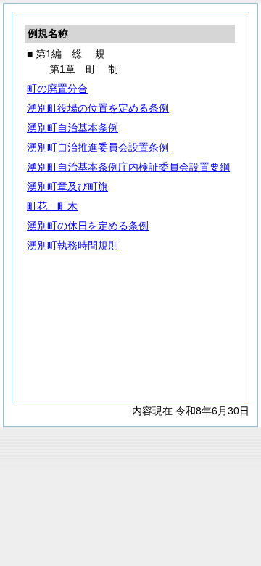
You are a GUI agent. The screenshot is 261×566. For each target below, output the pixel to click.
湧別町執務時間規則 (72, 245)
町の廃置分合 (57, 88)
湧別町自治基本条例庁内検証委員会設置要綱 (128, 167)
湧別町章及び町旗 (67, 186)
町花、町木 (52, 206)
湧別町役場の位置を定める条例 (98, 108)
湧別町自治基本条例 (72, 128)
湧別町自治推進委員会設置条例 (98, 147)
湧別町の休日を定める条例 (88, 225)
